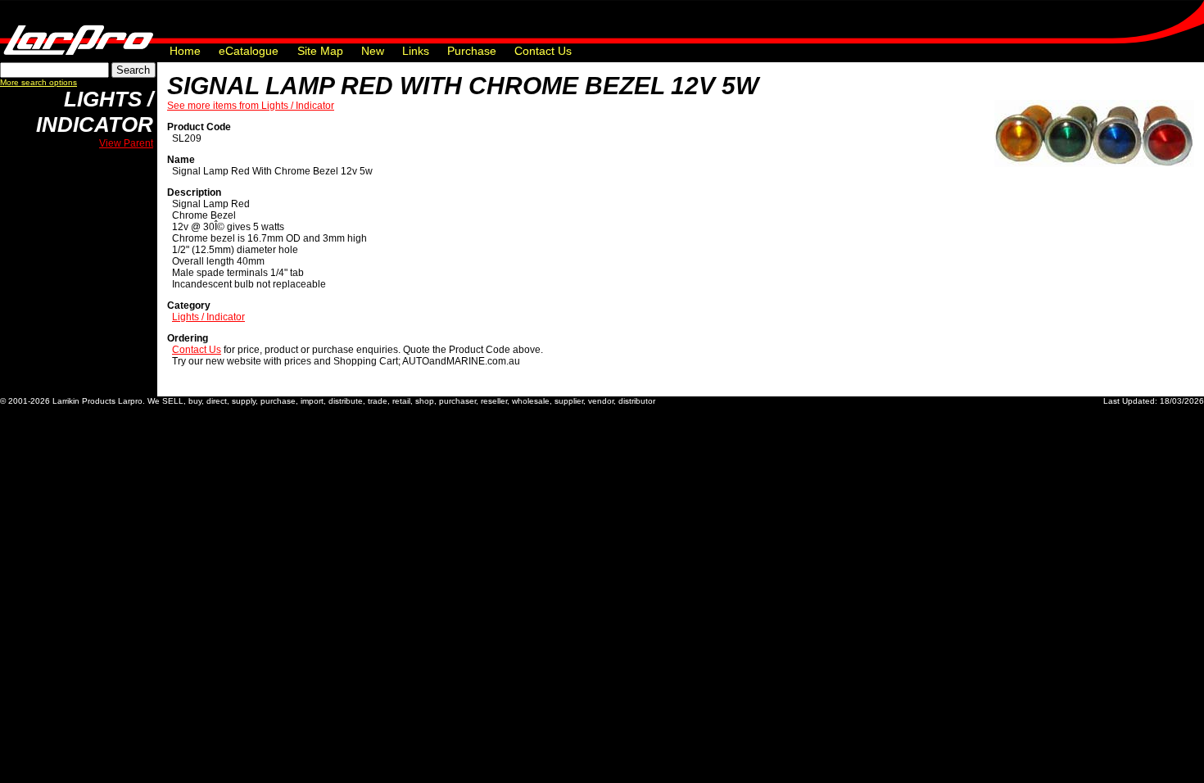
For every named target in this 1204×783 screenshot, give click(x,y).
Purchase (471, 50)
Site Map (320, 50)
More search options (38, 82)
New (372, 50)
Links (415, 50)
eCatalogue (248, 50)
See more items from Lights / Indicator (250, 105)
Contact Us (543, 50)
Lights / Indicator (94, 112)
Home (185, 50)
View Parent (126, 143)
